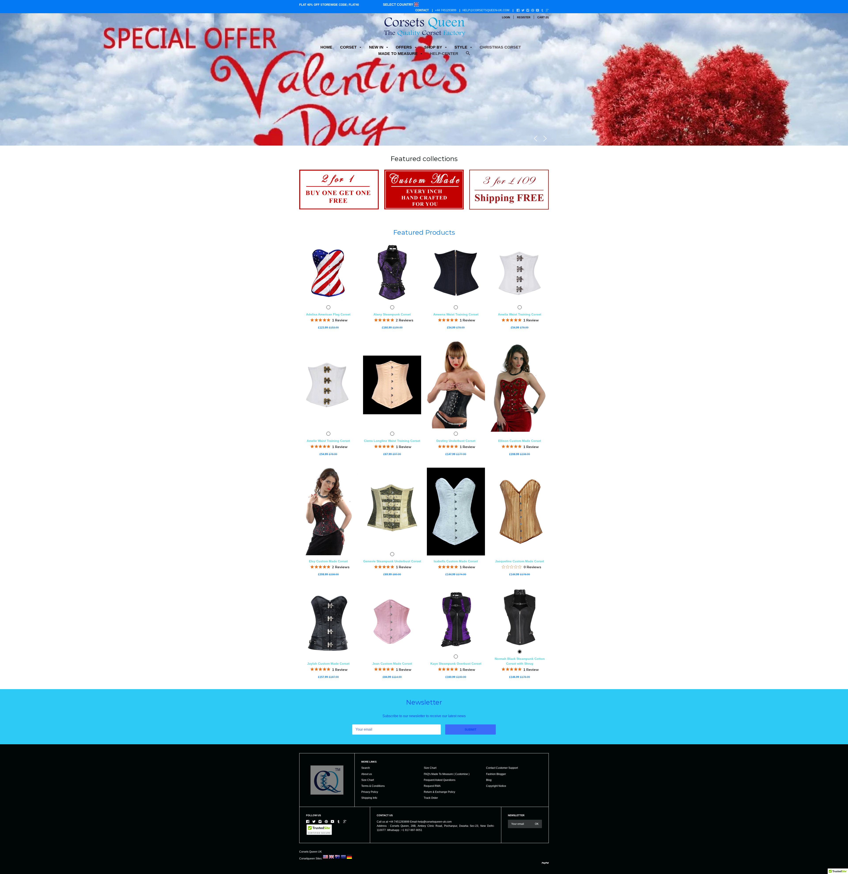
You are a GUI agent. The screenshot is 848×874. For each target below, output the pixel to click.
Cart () (543, 17)
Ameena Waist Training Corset (456, 352)
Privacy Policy (369, 829)
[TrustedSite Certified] (319, 867)
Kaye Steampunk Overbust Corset (455, 701)
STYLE (461, 47)
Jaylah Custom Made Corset (328, 701)
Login (506, 17)
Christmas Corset (500, 47)
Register (523, 17)
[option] (424, 98)
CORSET (349, 47)
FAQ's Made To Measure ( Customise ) (446, 811)
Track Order (431, 835)
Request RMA (432, 823)
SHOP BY (433, 47)
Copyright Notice (496, 823)
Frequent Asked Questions (439, 818)
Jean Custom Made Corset (392, 701)
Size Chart (367, 818)
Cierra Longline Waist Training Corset (392, 478)
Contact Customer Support (502, 805)
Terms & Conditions (373, 823)
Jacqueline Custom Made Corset (519, 599)
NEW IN (376, 47)
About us (366, 811)
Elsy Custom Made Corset (328, 599)
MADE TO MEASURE (398, 53)
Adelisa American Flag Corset (328, 352)
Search (365, 805)
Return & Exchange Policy (439, 829)
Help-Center (444, 53)
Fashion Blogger (496, 811)
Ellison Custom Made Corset (519, 478)
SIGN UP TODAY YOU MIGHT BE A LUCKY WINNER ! (424, 128)
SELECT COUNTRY (398, 4)
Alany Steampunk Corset (392, 352)
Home (326, 47)
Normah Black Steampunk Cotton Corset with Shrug (520, 699)
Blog (489, 818)
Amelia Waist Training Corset (519, 352)
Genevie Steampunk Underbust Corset (392, 599)
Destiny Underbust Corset (455, 478)
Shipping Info (369, 835)
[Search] (468, 55)
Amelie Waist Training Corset (328, 478)
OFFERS (404, 47)
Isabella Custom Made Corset (456, 599)
